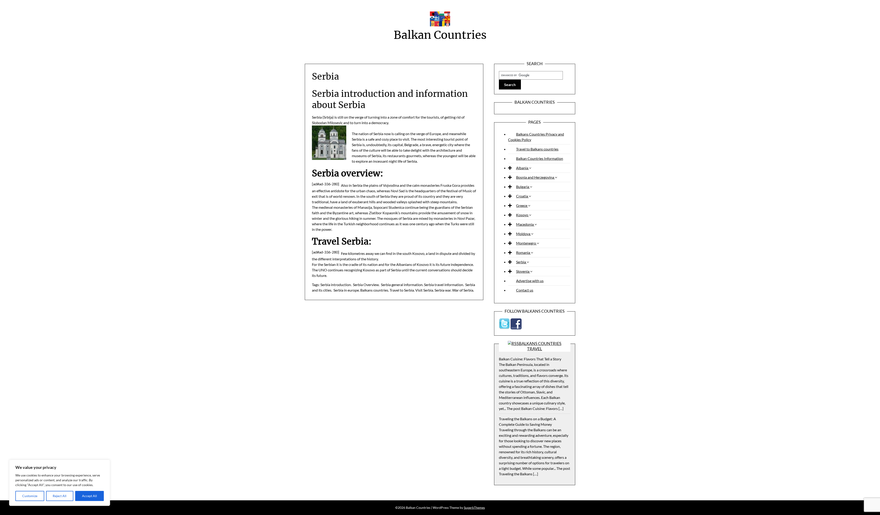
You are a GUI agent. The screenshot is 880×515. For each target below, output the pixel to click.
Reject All (59, 496)
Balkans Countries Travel (540, 346)
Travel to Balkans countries (537, 149)
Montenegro (526, 243)
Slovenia (523, 271)
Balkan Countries (440, 35)
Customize (29, 496)
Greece (522, 205)
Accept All (89, 496)
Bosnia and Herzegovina (535, 177)
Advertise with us (530, 280)
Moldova (523, 233)
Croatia (522, 196)
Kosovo (522, 215)
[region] (59, 483)
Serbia (521, 262)
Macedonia (525, 224)
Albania (522, 168)
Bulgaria (523, 186)
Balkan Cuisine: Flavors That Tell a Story (530, 359)
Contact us (524, 290)
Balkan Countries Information (539, 158)
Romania (523, 252)
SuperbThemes (474, 507)
